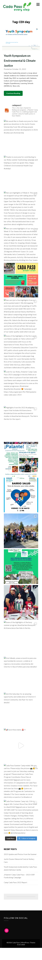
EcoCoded (21, 945)
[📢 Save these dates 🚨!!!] (21, 745)
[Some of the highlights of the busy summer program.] (21, 638)
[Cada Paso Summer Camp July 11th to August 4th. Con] (21, 817)
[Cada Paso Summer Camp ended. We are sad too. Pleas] (21, 781)
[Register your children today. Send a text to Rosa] (21, 459)
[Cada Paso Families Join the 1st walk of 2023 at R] (21, 566)
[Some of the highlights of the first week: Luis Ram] (21, 352)
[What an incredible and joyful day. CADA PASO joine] (21, 602)
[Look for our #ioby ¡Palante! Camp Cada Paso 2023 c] (21, 387)
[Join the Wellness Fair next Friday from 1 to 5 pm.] (21, 495)
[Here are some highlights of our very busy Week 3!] (21, 244)
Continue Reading (13, 93)
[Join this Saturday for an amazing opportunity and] (21, 709)
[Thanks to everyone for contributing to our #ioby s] (21, 173)
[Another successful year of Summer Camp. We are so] (21, 280)
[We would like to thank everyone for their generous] (21, 137)
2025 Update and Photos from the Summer (20, 854)
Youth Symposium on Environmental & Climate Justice (20, 60)
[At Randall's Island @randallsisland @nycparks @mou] (21, 530)
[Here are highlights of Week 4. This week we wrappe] (21, 208)
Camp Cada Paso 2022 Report (15, 882)
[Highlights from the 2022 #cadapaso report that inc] (21, 423)
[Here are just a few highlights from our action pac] (21, 316)
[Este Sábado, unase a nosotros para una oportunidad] (21, 674)
